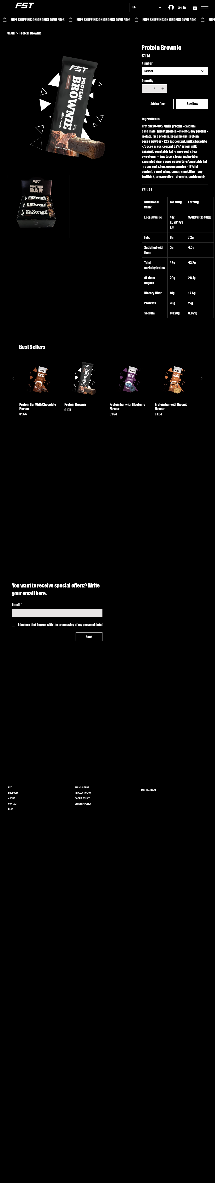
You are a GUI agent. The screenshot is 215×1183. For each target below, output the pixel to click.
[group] (107, 389)
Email (17, 604)
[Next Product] (201, 378)
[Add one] (163, 88)
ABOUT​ (11, 798)
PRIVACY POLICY (83, 793)
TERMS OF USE (82, 787)
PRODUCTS (13, 793)
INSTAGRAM (148, 790)
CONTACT (12, 803)
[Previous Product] (13, 378)
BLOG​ (10, 809)
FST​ (10, 787)
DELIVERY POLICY (83, 803)
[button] (195, 7)
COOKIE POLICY (82, 798)
